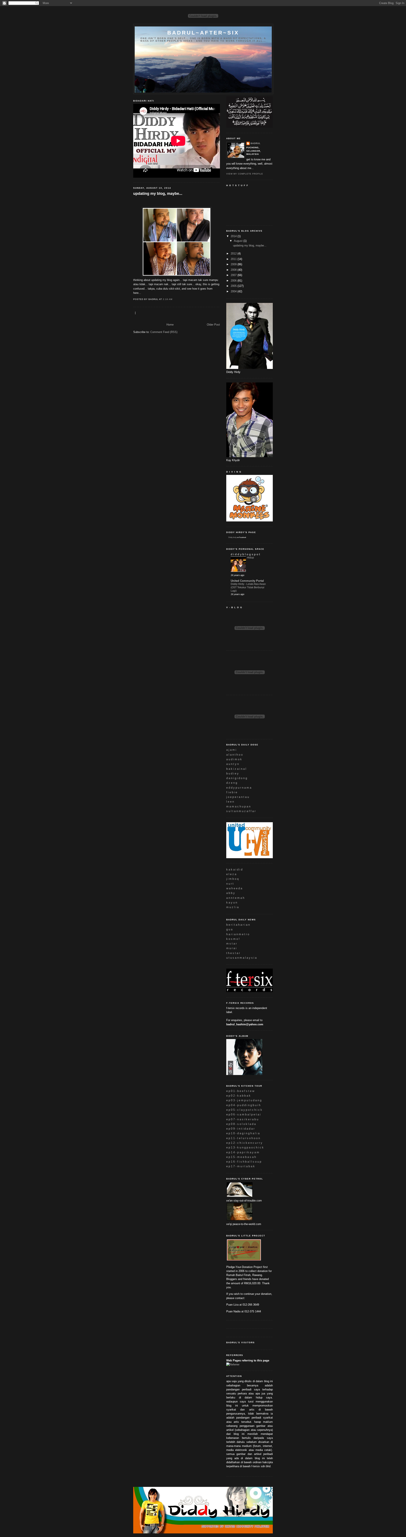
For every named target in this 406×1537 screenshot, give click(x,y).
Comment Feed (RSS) (163, 332)
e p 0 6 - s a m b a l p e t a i (243, 1114)
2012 (234, 253)
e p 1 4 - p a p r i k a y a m (242, 1152)
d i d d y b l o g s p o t (245, 554)
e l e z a (231, 874)
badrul (256, 143)
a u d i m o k (234, 759)
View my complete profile (244, 174)
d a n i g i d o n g (236, 778)
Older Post (213, 324)
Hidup (250, 557)
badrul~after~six (203, 33)
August (238, 240)
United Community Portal (247, 580)
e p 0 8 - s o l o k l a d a (241, 1124)
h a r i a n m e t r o (237, 934)
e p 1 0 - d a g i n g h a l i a (242, 1133)
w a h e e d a (234, 888)
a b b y (230, 893)
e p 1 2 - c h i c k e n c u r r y (244, 1142)
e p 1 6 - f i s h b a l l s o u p (243, 1161)
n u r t (229, 883)
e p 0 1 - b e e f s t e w (240, 1091)
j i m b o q (232, 878)
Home (170, 324)
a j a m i (231, 749)
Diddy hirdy (232, 537)
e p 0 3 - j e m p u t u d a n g (243, 1100)
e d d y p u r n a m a (238, 787)
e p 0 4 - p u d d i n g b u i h (243, 1105)
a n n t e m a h (235, 897)
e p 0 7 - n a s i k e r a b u (242, 1119)
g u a (229, 929)
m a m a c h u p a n (238, 806)
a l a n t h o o (234, 754)
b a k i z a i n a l (236, 768)
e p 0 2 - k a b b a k (238, 1095)
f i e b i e (231, 792)
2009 (234, 264)
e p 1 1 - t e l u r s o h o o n (243, 1138)
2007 (234, 275)
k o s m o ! (233, 938)
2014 (234, 236)
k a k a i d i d (234, 869)
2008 (234, 269)
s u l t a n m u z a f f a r (240, 811)
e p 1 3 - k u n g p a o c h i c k (244, 1147)
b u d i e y (232, 773)
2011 (234, 259)
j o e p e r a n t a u (237, 797)
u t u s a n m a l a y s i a (241, 957)
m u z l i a (232, 907)
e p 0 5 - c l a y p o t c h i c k (244, 1109)
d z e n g (231, 782)
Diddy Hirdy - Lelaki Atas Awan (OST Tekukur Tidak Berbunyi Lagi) (248, 587)
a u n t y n (232, 764)
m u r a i (231, 948)
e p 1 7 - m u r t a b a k (240, 1166)
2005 (234, 285)
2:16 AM (167, 299)
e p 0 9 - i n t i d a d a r (240, 1128)
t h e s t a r (233, 953)
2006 (234, 280)
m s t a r (231, 943)
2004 (234, 291)
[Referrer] (232, 1364)
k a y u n (231, 902)
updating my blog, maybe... (157, 193)
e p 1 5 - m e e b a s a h (241, 1157)
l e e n (230, 801)
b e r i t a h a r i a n (238, 924)
